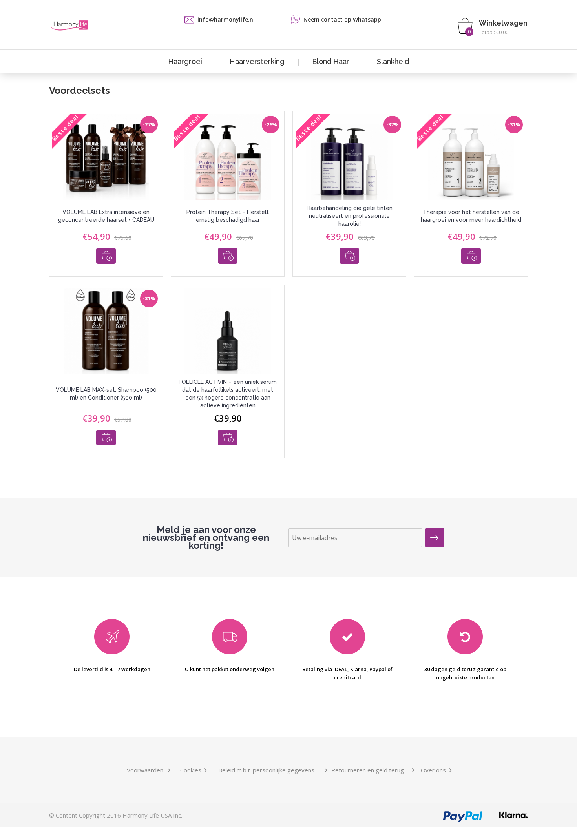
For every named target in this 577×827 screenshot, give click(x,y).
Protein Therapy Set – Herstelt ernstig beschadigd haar (227, 216)
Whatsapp (367, 19)
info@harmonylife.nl (226, 19)
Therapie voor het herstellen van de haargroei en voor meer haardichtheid (471, 216)
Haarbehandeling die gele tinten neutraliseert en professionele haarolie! (350, 216)
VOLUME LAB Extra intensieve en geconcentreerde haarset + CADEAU (106, 216)
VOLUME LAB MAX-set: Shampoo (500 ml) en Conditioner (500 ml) (106, 394)
